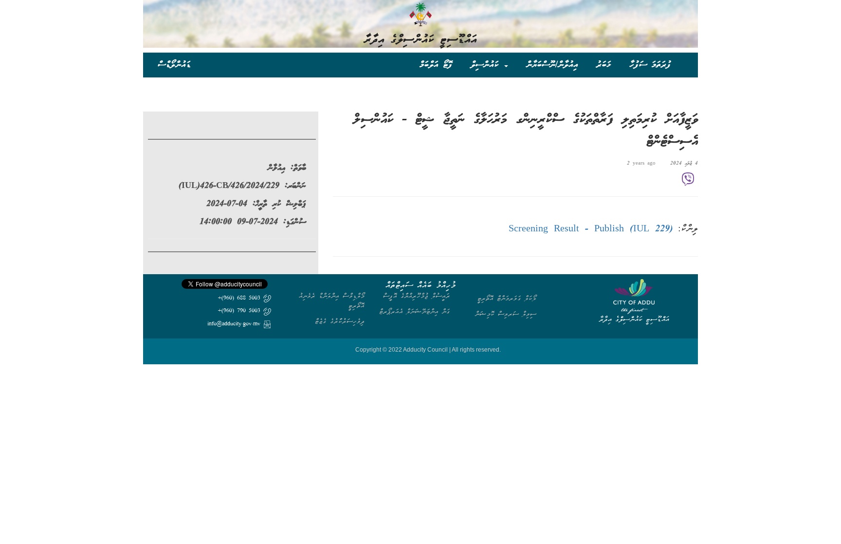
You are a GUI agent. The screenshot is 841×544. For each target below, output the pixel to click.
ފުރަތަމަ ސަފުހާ (650, 64)
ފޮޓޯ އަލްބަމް (436, 64)
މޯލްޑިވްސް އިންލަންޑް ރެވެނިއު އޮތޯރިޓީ (332, 300)
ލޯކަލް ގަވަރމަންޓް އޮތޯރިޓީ (506, 298)
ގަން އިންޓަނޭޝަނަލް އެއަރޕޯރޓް (414, 311)
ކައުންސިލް (487, 64)
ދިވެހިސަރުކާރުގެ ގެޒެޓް (340, 321)
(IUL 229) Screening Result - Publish (591, 229)
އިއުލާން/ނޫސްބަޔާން (552, 64)
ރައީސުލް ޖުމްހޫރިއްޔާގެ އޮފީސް (416, 295)
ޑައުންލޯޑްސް (174, 64)
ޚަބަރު (603, 64)
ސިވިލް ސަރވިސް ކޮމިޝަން (505, 313)
